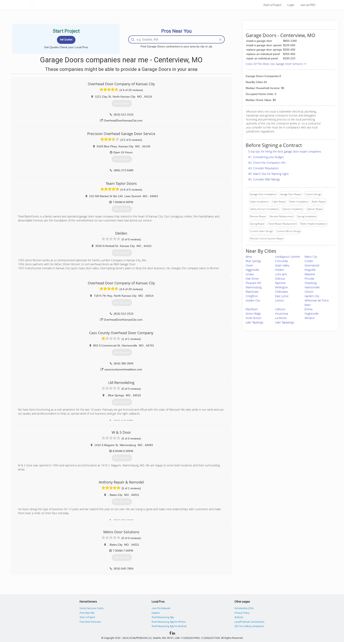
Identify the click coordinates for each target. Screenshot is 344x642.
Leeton (279, 300)
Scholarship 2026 (244, 608)
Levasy (250, 274)
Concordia (281, 261)
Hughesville (312, 313)
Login (290, 5)
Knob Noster (253, 318)
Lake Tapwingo (254, 322)
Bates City (311, 256)
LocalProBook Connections (249, 621)
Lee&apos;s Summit (287, 256)
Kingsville (310, 270)
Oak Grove (252, 278)
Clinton (309, 292)
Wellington (281, 287)
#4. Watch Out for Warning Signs (268, 174)
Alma (249, 256)
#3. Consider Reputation (263, 168)
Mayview (310, 274)
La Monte (281, 318)
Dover (249, 265)
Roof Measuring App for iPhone (169, 621)
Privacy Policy (242, 613)
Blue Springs (253, 261)
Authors (239, 617)
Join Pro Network (161, 608)
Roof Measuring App (163, 617)
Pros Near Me (87, 613)
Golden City (253, 300)
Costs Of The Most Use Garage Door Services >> (276, 64)
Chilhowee (281, 292)
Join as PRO (307, 5)
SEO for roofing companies (249, 626)
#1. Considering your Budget (266, 157)
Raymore (280, 283)
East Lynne (282, 296)
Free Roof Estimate (90, 621)
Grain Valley (282, 265)
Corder (309, 261)
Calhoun (280, 309)
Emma (308, 309)
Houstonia (281, 313)
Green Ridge (253, 313)
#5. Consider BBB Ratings (264, 179)
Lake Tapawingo (284, 322)
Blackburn (252, 309)
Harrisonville (312, 287)
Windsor (310, 318)
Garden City (312, 296)
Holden (279, 270)
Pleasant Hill (253, 283)
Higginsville (252, 270)
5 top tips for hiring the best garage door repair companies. (285, 151)
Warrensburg (254, 287)
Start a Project (272, 5)
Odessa (280, 278)
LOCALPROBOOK (51, 5)
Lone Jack (281, 274)
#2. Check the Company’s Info (266, 162)
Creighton (252, 296)
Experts (156, 613)
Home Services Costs (92, 608)
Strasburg (311, 283)
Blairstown (252, 292)
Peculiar (309, 278)
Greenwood (312, 265)
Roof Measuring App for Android (169, 626)
